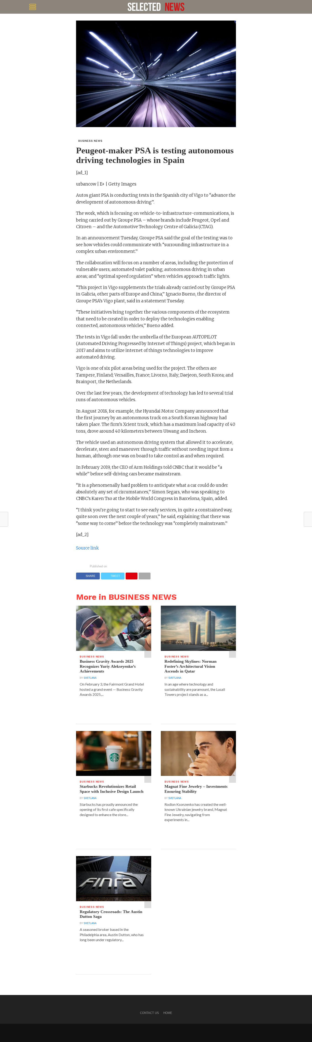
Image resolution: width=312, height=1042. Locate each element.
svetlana (90, 677)
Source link (87, 548)
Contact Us (149, 1013)
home (167, 1013)
